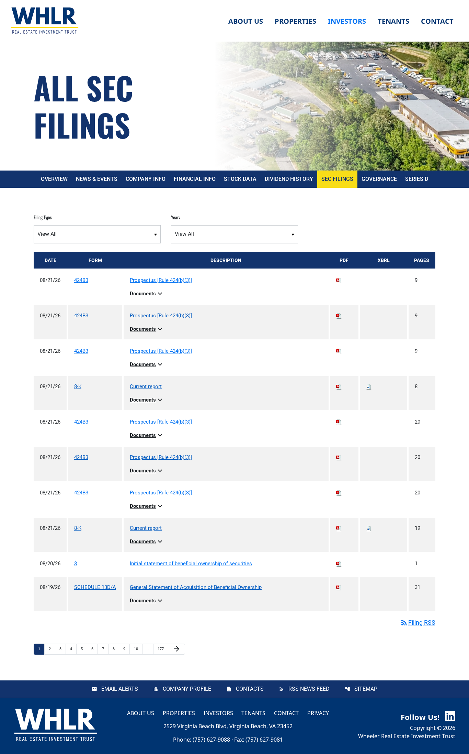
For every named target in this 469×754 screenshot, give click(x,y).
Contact (286, 713)
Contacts (250, 689)
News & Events (96, 179)
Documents (147, 293)
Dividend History (289, 179)
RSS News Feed (309, 689)
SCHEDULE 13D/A (95, 587)
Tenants (253, 713)
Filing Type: (43, 217)
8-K (77, 386)
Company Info (145, 179)
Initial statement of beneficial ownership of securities (191, 563)
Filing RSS (417, 622)
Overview (54, 179)
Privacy (318, 713)
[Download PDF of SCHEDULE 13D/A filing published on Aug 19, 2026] (339, 587)
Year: (175, 217)
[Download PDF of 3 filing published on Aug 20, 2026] (339, 563)
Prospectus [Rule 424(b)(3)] (161, 280)
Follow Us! (421, 717)
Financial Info (195, 179)
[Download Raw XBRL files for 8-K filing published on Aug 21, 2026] (368, 386)
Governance (379, 179)
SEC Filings (337, 179)
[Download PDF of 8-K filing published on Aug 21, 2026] (339, 386)
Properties (295, 21)
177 (161, 648)
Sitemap (365, 689)
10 (138, 648)
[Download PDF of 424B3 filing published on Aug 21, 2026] (339, 280)
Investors (218, 713)
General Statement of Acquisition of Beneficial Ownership (196, 587)
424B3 (81, 280)
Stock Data (240, 179)
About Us (140, 713)
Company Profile (187, 689)
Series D (416, 179)
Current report (146, 386)
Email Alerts (119, 689)
